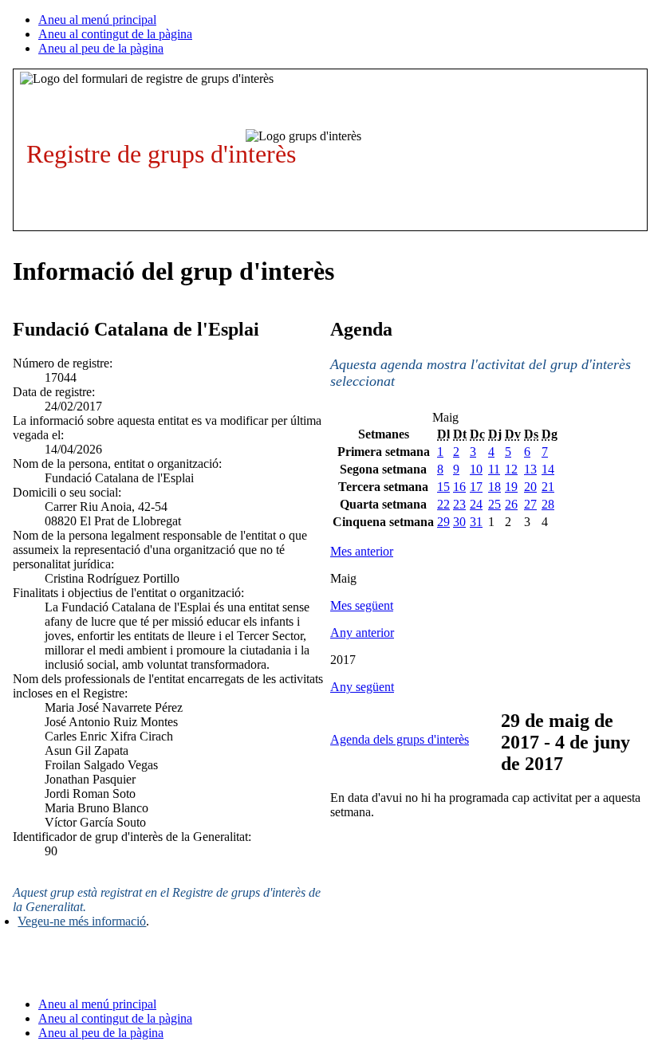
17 (476, 486)
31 (476, 521)
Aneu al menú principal (97, 19)
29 (443, 521)
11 (494, 469)
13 (530, 469)
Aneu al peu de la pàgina (101, 48)
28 (548, 504)
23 (459, 504)
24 (476, 504)
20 (530, 486)
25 (494, 504)
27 (530, 504)
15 (443, 486)
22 (443, 504)
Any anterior (362, 632)
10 (476, 469)
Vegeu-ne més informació (82, 921)
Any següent (362, 686)
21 (548, 486)
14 (548, 469)
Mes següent (361, 605)
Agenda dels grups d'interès (399, 739)
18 (494, 486)
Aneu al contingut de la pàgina (115, 34)
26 (511, 504)
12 (511, 469)
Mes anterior (361, 551)
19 (511, 486)
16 (459, 486)
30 (459, 521)
